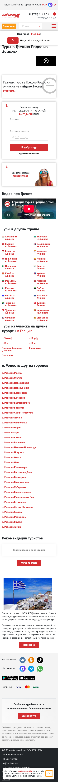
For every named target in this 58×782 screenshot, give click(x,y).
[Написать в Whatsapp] (40, 669)
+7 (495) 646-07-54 (40, 14)
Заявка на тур (9, 26)
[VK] (22, 660)
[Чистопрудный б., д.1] (55, 14)
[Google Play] (10, 678)
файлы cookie (25, 771)
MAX (44, 4)
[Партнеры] (28, 687)
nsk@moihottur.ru (10, 763)
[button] (46, 61)
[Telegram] (31, 669)
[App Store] (27, 678)
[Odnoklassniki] (31, 660)
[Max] (50, 4)
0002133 (6, 779)
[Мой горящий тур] (11, 15)
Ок (49, 773)
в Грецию (25, 330)
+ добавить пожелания (29, 153)
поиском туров (20, 175)
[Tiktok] (40, 660)
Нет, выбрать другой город (35, 40)
